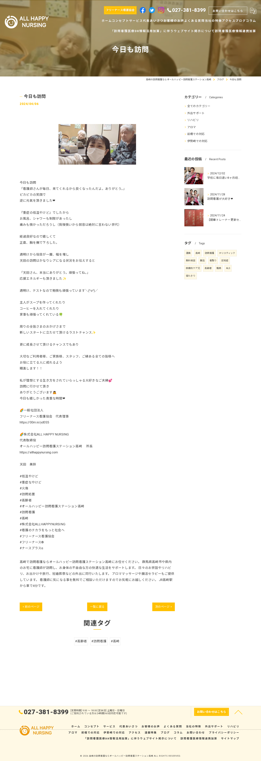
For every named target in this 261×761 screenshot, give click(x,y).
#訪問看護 (99, 641)
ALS (228, 268)
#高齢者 (81, 641)
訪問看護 (209, 253)
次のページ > (163, 606)
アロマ (191, 127)
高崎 (197, 253)
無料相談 (190, 260)
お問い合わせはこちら (228, 10)
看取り (213, 260)
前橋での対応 (196, 134)
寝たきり (190, 276)
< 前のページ (31, 606)
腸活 (202, 260)
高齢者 (208, 268)
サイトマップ (230, 738)
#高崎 (115, 641)
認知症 (224, 260)
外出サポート (196, 113)
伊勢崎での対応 (197, 141)
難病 (218, 268)
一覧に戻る (97, 606)
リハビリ (193, 120)
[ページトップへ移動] (238, 712)
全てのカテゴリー (199, 106)
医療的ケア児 (193, 268)
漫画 (188, 253)
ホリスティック (227, 253)
